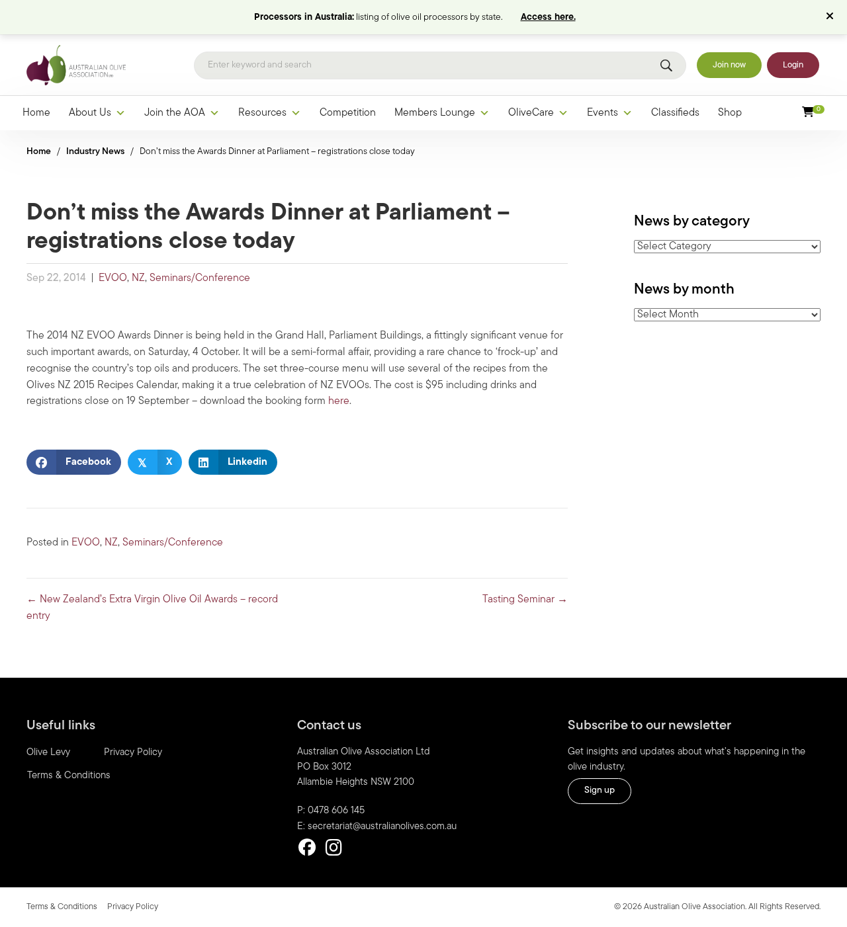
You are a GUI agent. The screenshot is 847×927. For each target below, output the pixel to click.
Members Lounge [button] (434, 113)
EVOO (113, 278)
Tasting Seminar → (525, 599)
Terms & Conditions (69, 776)
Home (36, 113)
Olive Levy (48, 753)
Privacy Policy (133, 753)
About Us (90, 113)
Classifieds (675, 113)
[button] (831, 17)
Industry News (95, 152)
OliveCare (531, 113)
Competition (348, 113)
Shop (730, 113)
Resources (262, 113)
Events (602, 113)
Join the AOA (174, 113)
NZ (138, 278)
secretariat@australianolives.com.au (382, 827)
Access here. (548, 17)
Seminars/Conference (200, 278)
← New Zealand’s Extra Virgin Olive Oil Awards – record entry (152, 608)
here (338, 401)
